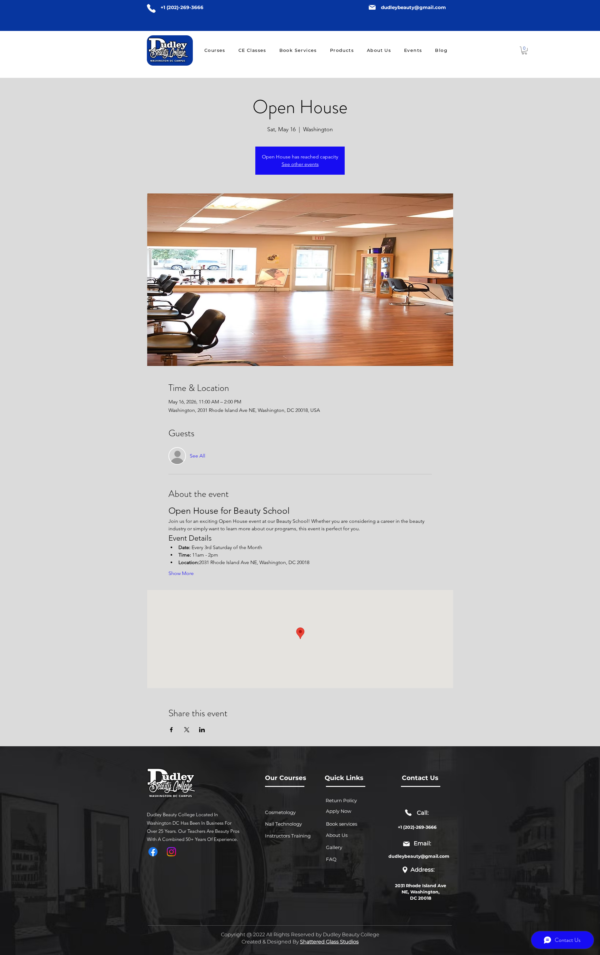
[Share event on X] (187, 729)
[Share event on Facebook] (171, 729)
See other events (300, 164)
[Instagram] (171, 852)
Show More (181, 573)
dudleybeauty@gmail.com (413, 7)
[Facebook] (153, 852)
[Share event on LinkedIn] (202, 729)
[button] (524, 50)
